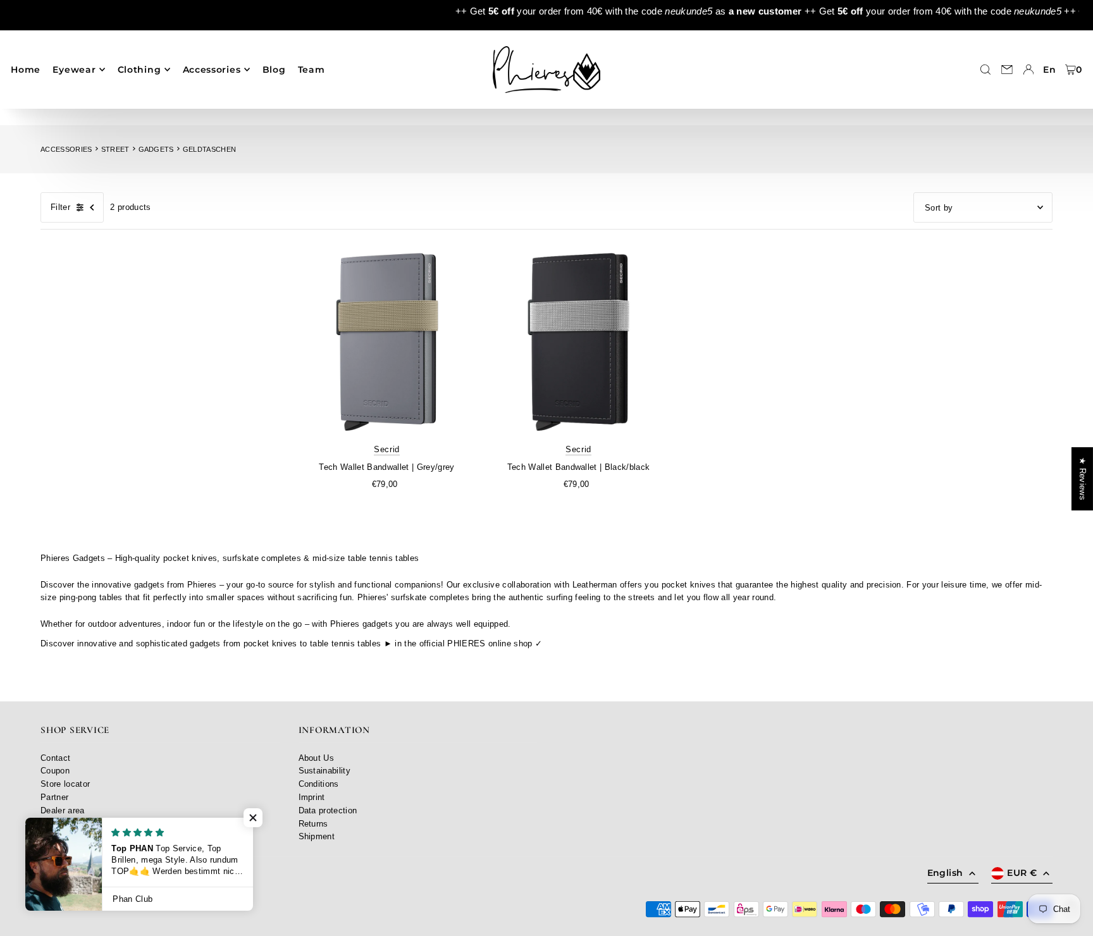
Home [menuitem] (25, 69)
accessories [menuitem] (212, 69)
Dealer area (62, 810)
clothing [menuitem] (139, 69)
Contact (55, 758)
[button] (253, 817)
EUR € (1022, 872)
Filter (60, 207)
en (1049, 69)
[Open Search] (985, 70)
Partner (54, 797)
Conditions (319, 784)
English (945, 872)
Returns (313, 823)
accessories (66, 149)
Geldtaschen (210, 149)
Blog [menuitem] (274, 69)
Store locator (65, 784)
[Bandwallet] (387, 343)
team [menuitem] (311, 69)
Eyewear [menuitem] (74, 69)
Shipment (317, 836)
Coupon (55, 770)
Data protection (328, 810)
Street (115, 149)
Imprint (312, 797)
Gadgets (156, 149)
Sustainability (325, 770)
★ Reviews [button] (1082, 478)
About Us (317, 758)
